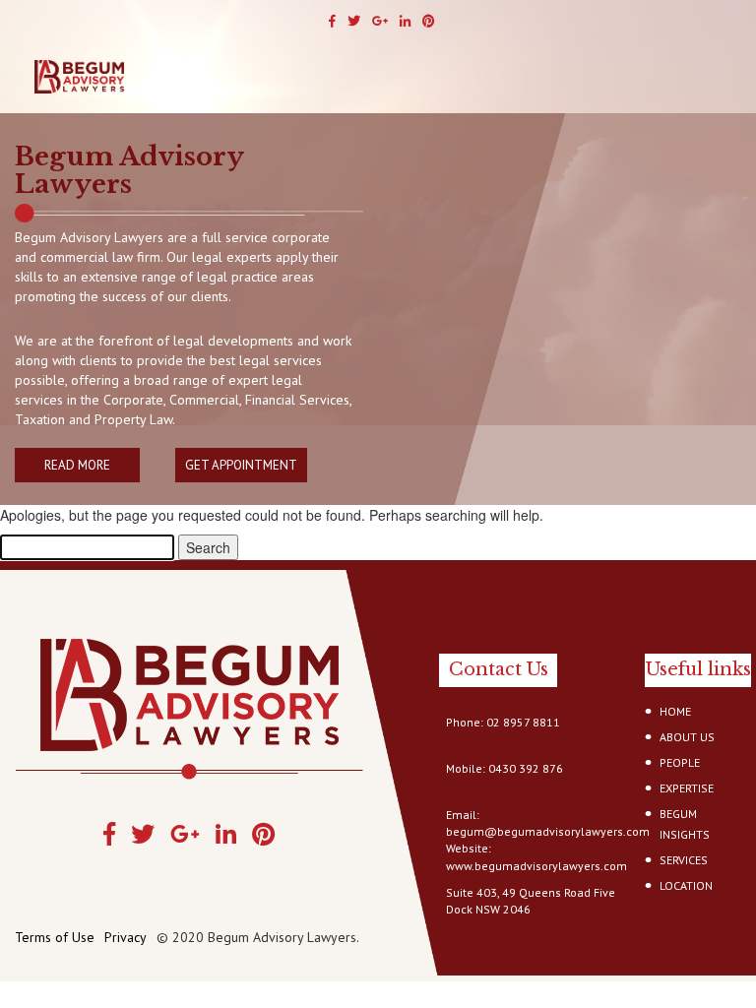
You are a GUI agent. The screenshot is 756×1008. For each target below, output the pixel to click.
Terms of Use (54, 937)
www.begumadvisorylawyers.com (536, 865)
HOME (675, 711)
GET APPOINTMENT (241, 465)
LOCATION (686, 885)
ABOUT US (687, 736)
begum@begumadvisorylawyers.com (548, 831)
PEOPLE (680, 762)
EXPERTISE (687, 788)
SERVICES (684, 859)
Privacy (125, 937)
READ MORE (77, 465)
